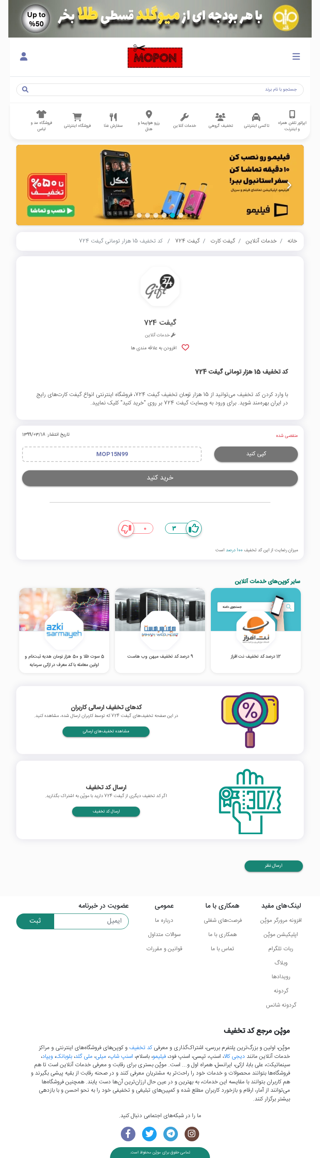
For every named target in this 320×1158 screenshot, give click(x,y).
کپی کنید (256, 454)
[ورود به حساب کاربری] (24, 57)
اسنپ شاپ (121, 1056)
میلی (100, 1056)
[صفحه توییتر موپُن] (149, 1134)
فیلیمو (159, 1056)
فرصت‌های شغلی (223, 920)
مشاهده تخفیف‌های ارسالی (106, 731)
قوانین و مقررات (164, 949)
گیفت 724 (187, 241)
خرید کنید (160, 478)
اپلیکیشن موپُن (281, 934)
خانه (292, 241)
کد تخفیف (140, 1047)
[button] (180, 215)
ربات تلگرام (280, 949)
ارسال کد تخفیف (106, 811)
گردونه (281, 991)
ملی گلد (83, 1056)
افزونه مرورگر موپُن (281, 920)
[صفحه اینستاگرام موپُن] (191, 1134)
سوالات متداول (164, 934)
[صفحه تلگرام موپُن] (170, 1134)
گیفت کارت (222, 241)
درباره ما (164, 920)
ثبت (35, 921)
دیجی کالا (234, 1056)
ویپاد (47, 1056)
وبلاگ (281, 963)
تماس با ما (222, 949)
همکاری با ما (222, 934)
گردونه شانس (281, 1005)
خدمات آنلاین (261, 241)
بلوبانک (64, 1056)
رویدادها (281, 976)
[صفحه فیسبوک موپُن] (128, 1134)
